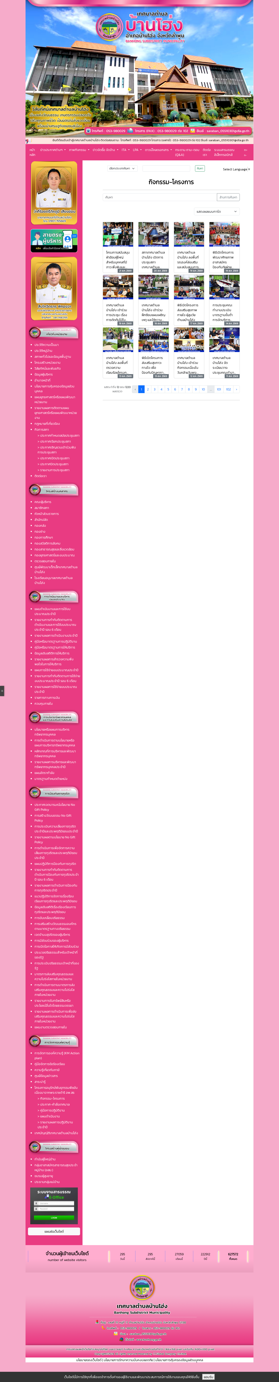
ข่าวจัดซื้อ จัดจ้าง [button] (104, 149)
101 (219, 389)
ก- (245, 155)
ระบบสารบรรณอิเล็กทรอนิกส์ (224, 152)
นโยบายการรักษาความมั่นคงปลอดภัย (128, 1359)
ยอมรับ (208, 1376)
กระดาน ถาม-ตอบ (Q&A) (187, 152)
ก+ (245, 150)
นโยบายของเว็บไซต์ (89, 1359)
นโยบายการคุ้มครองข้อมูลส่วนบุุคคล (179, 1359)
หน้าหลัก (32, 152)
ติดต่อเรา (207, 152)
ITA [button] (124, 149)
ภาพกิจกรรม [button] (78, 149)
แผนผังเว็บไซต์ (54, 1231)
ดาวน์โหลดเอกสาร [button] (157, 149)
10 (203, 389)
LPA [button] (136, 149)
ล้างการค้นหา (228, 197)
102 (228, 389)
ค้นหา (200, 168)
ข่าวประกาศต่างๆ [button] (51, 149)
